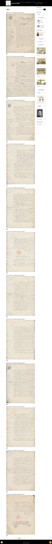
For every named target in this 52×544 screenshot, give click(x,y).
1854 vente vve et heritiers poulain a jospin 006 (15, 231)
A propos (39, 14)
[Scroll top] (50, 542)
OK (44, 9)
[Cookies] (2, 542)
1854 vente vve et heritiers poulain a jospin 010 (15, 406)
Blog (24, 2)
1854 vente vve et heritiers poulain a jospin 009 (15, 363)
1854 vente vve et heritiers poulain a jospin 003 (15, 100)
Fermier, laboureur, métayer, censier (41, 22)
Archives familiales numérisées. (19, 7)
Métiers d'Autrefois (28, 2)
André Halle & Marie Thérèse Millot (41, 26)
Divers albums (11, 7)
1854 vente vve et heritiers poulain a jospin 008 (15, 319)
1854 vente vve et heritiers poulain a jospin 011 (15, 450)
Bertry (39, 55)
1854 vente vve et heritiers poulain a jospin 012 (15, 494)
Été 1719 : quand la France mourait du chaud (41, 34)
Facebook (40, 3)
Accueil (21, 2)
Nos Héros (34, 2)
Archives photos (39, 2)
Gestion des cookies (26, 542)
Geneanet (37, 3)
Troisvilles (39, 86)
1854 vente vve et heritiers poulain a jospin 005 (15, 187)
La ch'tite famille (40, 41)
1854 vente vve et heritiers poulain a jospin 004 (15, 144)
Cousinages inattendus (39, 106)
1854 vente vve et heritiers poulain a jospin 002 (15, 56)
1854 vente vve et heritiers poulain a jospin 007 (15, 275)
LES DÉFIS (39, 92)
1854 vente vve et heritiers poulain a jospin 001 (15, 12)
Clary (38, 65)
